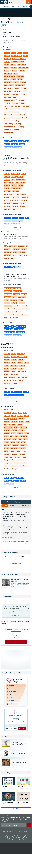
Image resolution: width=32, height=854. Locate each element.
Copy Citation (17, 615)
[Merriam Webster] (16, 712)
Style (3, 601)
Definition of (6, 29)
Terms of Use (25, 833)
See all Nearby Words (15, 564)
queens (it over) (6, 556)
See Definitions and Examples (15, 722)
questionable (25, 505)
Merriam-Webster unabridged (16, 642)
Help (4, 831)
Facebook (7, 837)
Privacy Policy (15, 833)
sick (18, 505)
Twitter (13, 837)
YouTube (18, 837)
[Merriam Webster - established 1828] (5, 2)
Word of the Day (16, 715)
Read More (23, 543)
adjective (19, 22)
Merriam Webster (5, 818)
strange (5, 505)
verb (17, 344)
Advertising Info (24, 831)
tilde (15, 718)
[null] (18, 719)
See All (15, 809)
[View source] (4, 522)
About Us (10, 831)
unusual (12, 505)
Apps (16, 831)
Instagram (24, 837)
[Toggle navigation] (2, 2)
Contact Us (6, 833)
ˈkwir (3, 25)
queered (4, 559)
